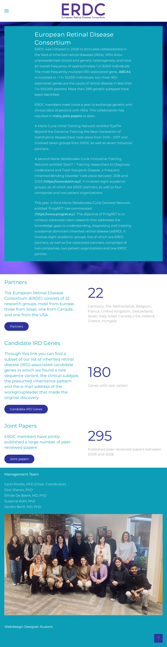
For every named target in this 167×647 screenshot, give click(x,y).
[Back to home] (83, 11)
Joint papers (19, 459)
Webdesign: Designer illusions (28, 627)
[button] (6, 11)
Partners (16, 326)
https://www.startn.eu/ (62, 181)
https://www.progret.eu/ (55, 214)
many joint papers (67, 116)
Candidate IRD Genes (26, 409)
